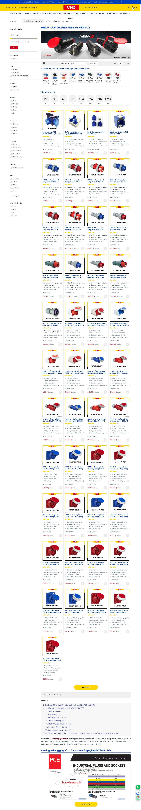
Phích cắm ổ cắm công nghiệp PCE (46, 82)
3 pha (14, 90)
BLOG (70, 18)
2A (46, 104)
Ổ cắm (14, 69)
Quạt (44, 13)
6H (13, 212)
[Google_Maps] (138, 798)
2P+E (14, 104)
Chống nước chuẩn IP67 (74, 189)
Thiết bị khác (123, 13)
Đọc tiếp (60, 344)
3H (13, 209)
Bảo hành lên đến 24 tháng (28, 2)
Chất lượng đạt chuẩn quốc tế (59, 724)
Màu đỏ (14, 147)
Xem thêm (86, 687)
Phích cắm (15, 72)
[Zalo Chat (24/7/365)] (138, 792)
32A (90, 104)
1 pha (14, 86)
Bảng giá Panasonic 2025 (104, 2)
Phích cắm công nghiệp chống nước (117, 82)
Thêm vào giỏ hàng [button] (60, 153)
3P (54, 104)
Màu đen (15, 144)
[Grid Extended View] (44, 63)
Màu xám (15, 154)
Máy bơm (52, 13)
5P (72, 104)
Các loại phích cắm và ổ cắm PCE (58, 730)
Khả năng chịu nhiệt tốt (57, 718)
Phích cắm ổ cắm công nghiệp (93, 13)
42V (13, 191)
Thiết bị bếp (111, 13)
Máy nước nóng (64, 13)
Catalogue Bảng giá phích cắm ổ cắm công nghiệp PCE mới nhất (70, 705)
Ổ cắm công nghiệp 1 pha (72, 81)
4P (63, 104)
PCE (13, 58)
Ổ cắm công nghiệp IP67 (108, 81)
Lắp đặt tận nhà (48, 2)
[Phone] (138, 787)
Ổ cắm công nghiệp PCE (59, 739)
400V (14, 188)
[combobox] (96, 7)
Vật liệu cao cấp (54, 714)
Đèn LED (36, 13)
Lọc (14, 47)
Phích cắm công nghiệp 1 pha (90, 81)
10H (13, 206)
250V (14, 185)
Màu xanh (15, 157)
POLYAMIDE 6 (17, 168)
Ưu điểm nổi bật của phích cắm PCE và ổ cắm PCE (64, 708)
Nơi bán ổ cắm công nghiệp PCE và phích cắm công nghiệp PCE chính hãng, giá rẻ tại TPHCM (81, 733)
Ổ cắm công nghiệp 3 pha (81, 81)
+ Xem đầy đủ (14, 196)
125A (108, 104)
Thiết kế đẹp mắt (54, 711)
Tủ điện (76, 13)
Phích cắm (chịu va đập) (20, 76)
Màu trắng (15, 150)
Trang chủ (13, 21)
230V (14, 179)
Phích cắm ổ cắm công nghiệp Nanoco (64, 82)
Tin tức (120, 2)
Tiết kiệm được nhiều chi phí (59, 727)
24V (13, 182)
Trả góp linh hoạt (84, 2)
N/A (13, 215)
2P (13, 101)
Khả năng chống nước (56, 721)
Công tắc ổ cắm (15, 13)
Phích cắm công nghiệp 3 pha (99, 81)
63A (99, 104)
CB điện (27, 13)
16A (81, 104)
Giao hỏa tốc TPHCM (66, 2)
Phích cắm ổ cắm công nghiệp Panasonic (55, 82)
